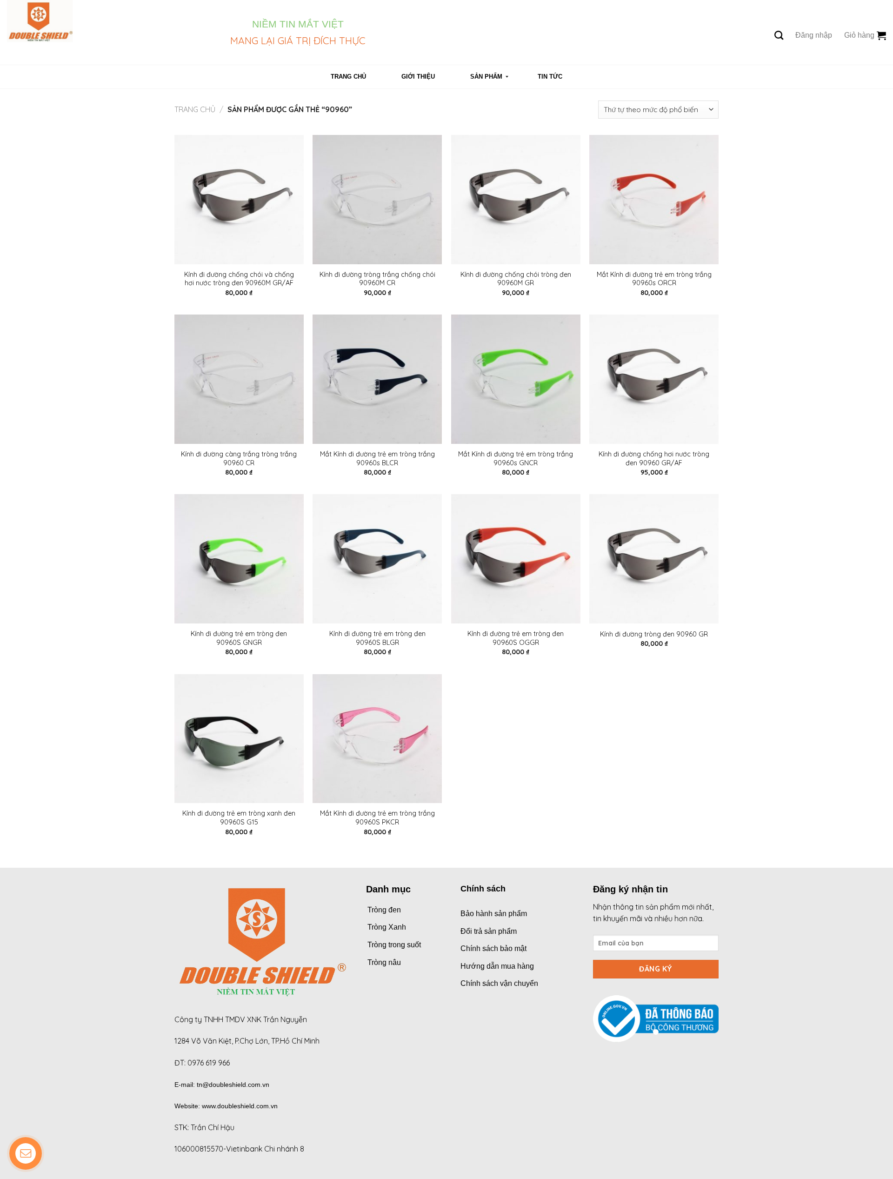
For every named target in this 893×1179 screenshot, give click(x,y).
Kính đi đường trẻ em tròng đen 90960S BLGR (377, 638)
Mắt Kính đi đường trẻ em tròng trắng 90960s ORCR (654, 279)
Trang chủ (194, 109)
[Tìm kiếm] (778, 35)
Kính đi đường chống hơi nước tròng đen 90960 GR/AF (654, 458)
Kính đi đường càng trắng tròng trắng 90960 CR (239, 458)
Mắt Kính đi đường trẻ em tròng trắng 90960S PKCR (377, 817)
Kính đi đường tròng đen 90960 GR (654, 634)
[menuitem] (348, 76)
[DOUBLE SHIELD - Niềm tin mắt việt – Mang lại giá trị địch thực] (111, 32)
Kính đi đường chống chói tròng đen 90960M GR (515, 279)
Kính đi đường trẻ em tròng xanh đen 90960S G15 (238, 817)
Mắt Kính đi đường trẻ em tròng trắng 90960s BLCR (377, 458)
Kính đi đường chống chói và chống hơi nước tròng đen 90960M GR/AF (239, 279)
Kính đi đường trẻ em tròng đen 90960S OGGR (515, 638)
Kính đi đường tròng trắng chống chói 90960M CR (377, 279)
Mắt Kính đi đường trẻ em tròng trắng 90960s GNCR (515, 458)
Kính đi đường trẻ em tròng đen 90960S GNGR (239, 638)
